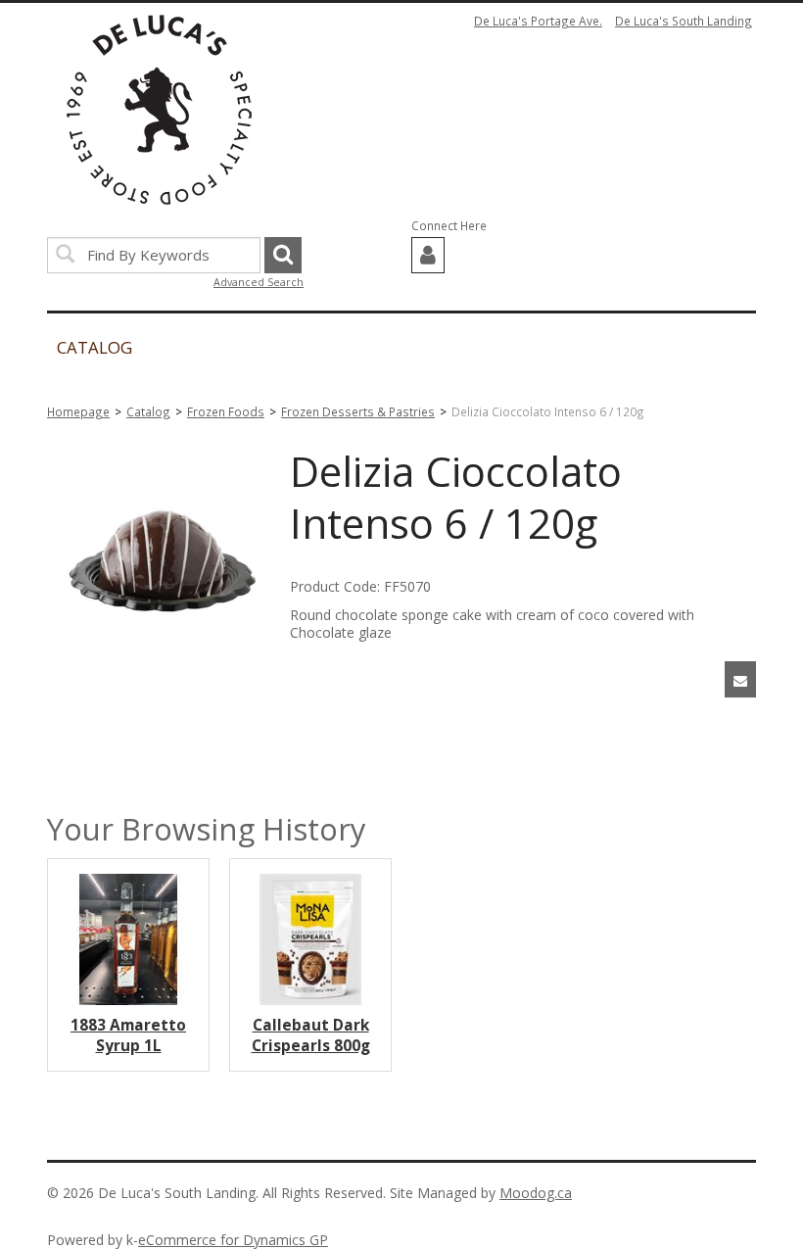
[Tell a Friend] (740, 679)
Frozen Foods (225, 411)
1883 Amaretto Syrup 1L (128, 1035)
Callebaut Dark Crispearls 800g (311, 1035)
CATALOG (94, 347)
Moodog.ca (535, 1192)
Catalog (148, 411)
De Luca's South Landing (683, 20)
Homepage (78, 411)
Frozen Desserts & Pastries (358, 411)
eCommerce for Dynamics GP (233, 1239)
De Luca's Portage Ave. (538, 20)
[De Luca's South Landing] (159, 109)
